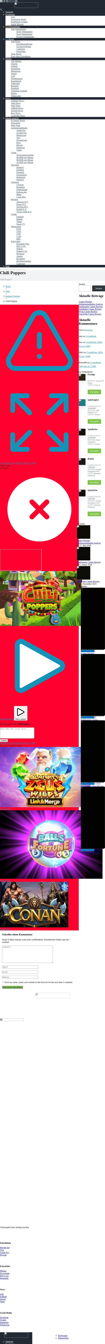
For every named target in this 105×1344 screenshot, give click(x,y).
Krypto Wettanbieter (25, 36)
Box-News (15, 113)
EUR (18, 229)
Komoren (20, 187)
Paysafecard (21, 140)
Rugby (14, 93)
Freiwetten (21, 51)
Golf (13, 76)
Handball (15, 88)
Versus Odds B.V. (24, 212)
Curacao (20, 185)
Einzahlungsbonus (24, 44)
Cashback (20, 49)
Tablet (19, 222)
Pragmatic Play (22, 244)
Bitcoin (19, 145)
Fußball (14, 66)
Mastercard (21, 135)
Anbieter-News (17, 101)
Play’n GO (21, 246)
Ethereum (20, 148)
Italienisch (20, 177)
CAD (18, 236)
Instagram (4, 1322)
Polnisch (20, 180)
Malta (18, 194)
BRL (18, 239)
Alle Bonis (15, 41)
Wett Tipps (15, 125)
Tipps (2, 1301)
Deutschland (21, 189)
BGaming (20, 259)
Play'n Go (4, 1276)
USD (18, 231)
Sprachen (15, 165)
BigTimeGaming (23, 261)
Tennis (14, 73)
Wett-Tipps (15, 106)
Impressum (62, 1335)
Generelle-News (18, 115)
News (8, 98)
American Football (19, 91)
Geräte (14, 214)
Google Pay (21, 133)
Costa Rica (21, 197)
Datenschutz (63, 1338)
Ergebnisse (10, 14)
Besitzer (14, 199)
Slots (7, 266)
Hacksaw (20, 254)
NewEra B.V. (22, 207)
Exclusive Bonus (23, 46)
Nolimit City (21, 251)
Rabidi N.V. (21, 209)
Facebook (4, 1317)
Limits (13, 152)
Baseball (14, 86)
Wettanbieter (14, 27)
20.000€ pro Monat (24, 162)
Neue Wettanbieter (24, 34)
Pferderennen (16, 78)
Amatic (19, 256)
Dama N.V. (21, 204)
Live (13, 17)
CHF (18, 234)
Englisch (20, 170)
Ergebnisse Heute (18, 19)
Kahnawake (21, 192)
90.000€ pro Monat (24, 157)
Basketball (15, 69)
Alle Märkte (16, 61)
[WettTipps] (26, 7)
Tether (19, 150)
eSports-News (17, 110)
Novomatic (5, 1273)
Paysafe (3, 1255)
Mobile (19, 219)
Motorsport (16, 71)
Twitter (3, 1320)
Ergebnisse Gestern (19, 22)
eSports (14, 64)
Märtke (8, 59)
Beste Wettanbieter (24, 32)
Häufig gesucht (12, 118)
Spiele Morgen (17, 24)
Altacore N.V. (22, 202)
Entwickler (15, 241)
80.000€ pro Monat (24, 160)
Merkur (3, 1271)
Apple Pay (21, 130)
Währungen (16, 226)
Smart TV (20, 224)
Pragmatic (4, 1278)
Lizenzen (15, 182)
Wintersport (16, 96)
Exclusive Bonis (18, 120)
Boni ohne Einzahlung (20, 56)
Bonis (11, 39)
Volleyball (15, 83)
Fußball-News (17, 108)
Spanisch (20, 172)
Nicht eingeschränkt (25, 155)
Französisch (21, 175)
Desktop (20, 217)
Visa (18, 138)
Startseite (9, 12)
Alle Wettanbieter (18, 29)
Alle (2, 1294)
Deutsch (20, 167)
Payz (18, 143)
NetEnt (19, 249)
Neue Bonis (16, 54)
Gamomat (20, 263)
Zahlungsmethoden (19, 128)
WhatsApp (4, 1325)
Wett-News (16, 103)
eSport (3, 1299)
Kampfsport (16, 81)
